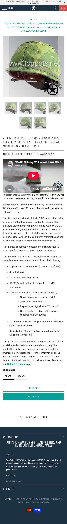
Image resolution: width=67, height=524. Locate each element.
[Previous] (6, 66)
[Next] (61, 66)
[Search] (55, 8)
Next (32, 20)
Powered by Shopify (40, 502)
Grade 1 (9, 376)
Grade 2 (21, 376)
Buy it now (33, 396)
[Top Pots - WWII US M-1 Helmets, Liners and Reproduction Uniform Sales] (33, 8)
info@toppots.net (14, 481)
